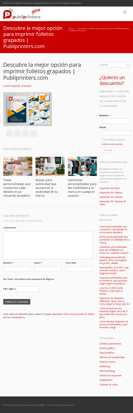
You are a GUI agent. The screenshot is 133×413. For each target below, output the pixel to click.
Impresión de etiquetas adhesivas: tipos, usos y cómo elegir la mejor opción (114, 301)
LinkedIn (119, 3)
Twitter (106, 3)
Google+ (25, 133)
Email (38, 262)
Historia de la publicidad (111, 357)
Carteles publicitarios (110, 343)
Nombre (8, 262)
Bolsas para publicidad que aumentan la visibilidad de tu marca (47, 187)
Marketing (104, 366)
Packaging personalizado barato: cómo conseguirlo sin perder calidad (113, 260)
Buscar (127, 65)
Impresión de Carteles (111, 196)
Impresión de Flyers (109, 188)
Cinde (41, 405)
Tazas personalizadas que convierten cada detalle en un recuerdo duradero (17, 187)
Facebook (99, 3)
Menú (125, 12)
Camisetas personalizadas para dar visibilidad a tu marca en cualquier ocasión (82, 187)
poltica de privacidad (112, 144)
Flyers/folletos (107, 352)
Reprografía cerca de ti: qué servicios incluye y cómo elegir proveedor (114, 270)
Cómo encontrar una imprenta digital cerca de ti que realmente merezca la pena (113, 313)
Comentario (9, 227)
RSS (126, 3)
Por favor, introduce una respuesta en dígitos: (28, 279)
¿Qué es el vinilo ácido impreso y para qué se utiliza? (111, 290)
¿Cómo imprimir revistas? (17, 85)
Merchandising (107, 370)
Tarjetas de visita (108, 384)
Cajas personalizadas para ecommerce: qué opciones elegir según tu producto (113, 280)
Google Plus (113, 3)
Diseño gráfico (107, 348)
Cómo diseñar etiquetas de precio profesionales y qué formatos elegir (113, 324)
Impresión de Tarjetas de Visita (112, 203)
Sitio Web (71, 262)
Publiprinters (106, 379)
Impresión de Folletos (110, 192)
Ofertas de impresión (110, 375)
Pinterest (33, 133)
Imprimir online (107, 361)
